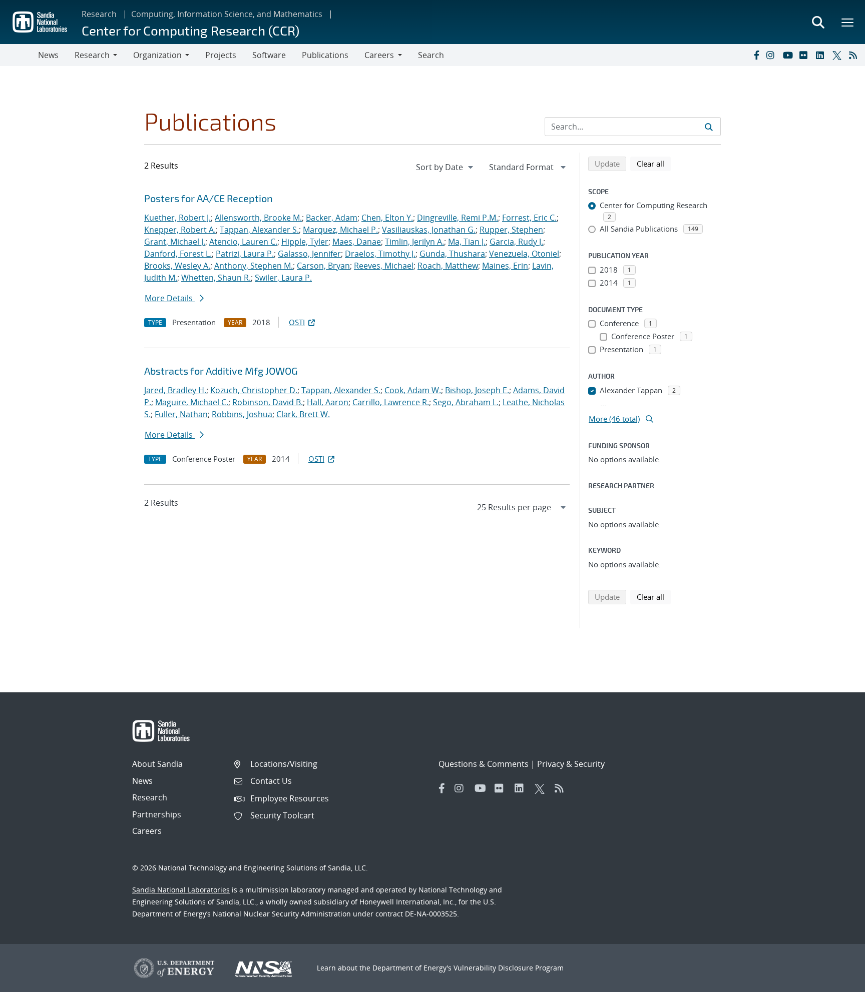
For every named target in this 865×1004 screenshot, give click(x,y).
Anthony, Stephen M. (253, 265)
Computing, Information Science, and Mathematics (226, 14)
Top (835, 992)
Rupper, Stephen (511, 229)
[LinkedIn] (822, 55)
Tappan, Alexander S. (259, 229)
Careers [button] (379, 55)
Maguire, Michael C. (191, 402)
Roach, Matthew (447, 265)
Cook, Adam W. (412, 390)
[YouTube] (789, 55)
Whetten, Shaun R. (216, 277)
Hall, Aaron (327, 402)
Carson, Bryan (323, 265)
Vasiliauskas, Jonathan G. (429, 229)
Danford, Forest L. (178, 253)
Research (99, 14)
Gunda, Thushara (452, 253)
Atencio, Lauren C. (243, 241)
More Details (170, 298)
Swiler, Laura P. (283, 277)
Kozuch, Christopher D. (253, 390)
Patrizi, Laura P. (245, 253)
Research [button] (92, 55)
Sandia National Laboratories (181, 889)
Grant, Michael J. (174, 241)
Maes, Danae (356, 241)
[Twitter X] (838, 55)
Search (431, 55)
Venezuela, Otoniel (524, 253)
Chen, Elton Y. (387, 217)
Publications (325, 55)
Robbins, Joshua (242, 414)
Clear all (654, 163)
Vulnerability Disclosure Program (509, 967)
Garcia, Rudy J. (516, 241)
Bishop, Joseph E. (477, 390)
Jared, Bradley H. (175, 390)
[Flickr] (805, 55)
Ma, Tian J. (467, 241)
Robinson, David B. (267, 402)
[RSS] (855, 55)
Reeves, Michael (383, 265)
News (48, 55)
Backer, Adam (331, 217)
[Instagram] (772, 55)
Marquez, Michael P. (340, 229)
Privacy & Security (571, 763)
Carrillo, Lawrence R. (390, 402)
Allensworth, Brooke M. (258, 217)
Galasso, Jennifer (309, 253)
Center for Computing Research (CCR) (190, 30)
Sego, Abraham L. (466, 402)
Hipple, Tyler (304, 241)
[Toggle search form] (818, 22)
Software (269, 55)
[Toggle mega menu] (848, 22)
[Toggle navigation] (19, 55)
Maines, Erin (505, 265)
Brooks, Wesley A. (177, 265)
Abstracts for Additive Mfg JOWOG (221, 371)
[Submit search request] (709, 126)
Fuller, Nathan (181, 414)
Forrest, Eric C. (529, 217)
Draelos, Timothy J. (380, 253)
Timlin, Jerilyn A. (414, 241)
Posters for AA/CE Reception (208, 198)
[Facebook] (756, 55)
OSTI (297, 322)
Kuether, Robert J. (177, 217)
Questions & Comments (484, 763)
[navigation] (445, 167)
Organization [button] (157, 55)
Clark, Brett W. (303, 414)
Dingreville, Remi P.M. (457, 217)
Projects (220, 55)
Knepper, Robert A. (180, 229)
